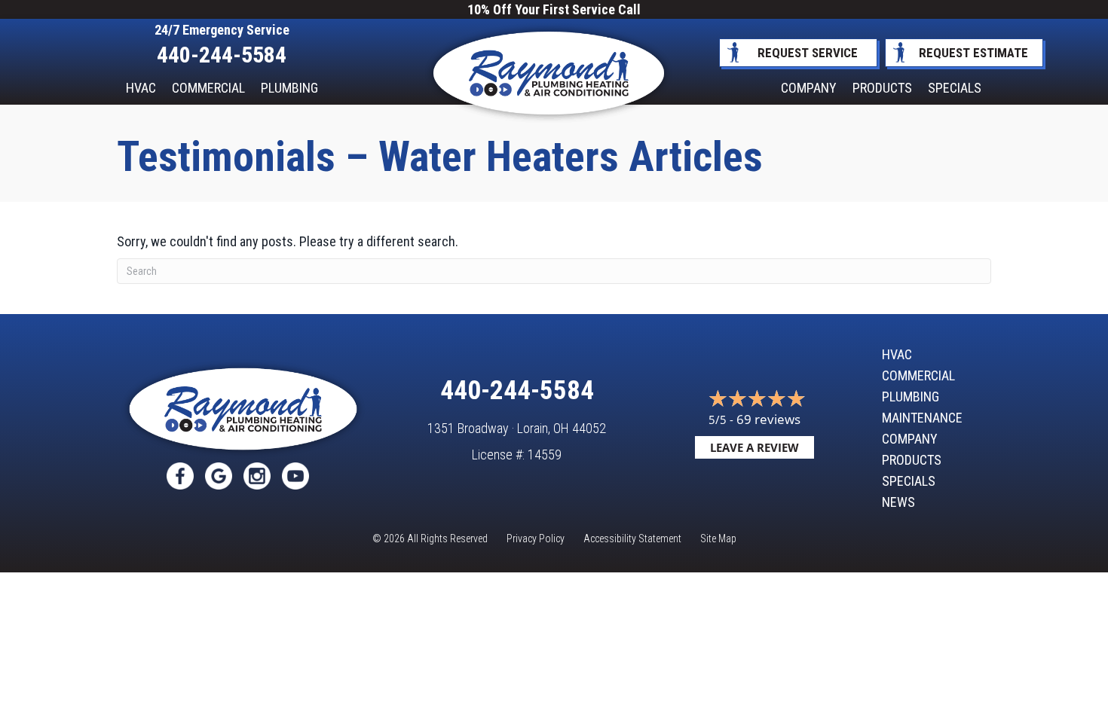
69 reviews (768, 419)
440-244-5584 (221, 54)
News (898, 502)
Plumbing (289, 88)
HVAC (141, 88)
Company (809, 88)
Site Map (718, 538)
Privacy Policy (536, 538)
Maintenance (922, 418)
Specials (954, 88)
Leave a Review (754, 447)
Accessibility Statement (632, 538)
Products (882, 88)
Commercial (208, 88)
